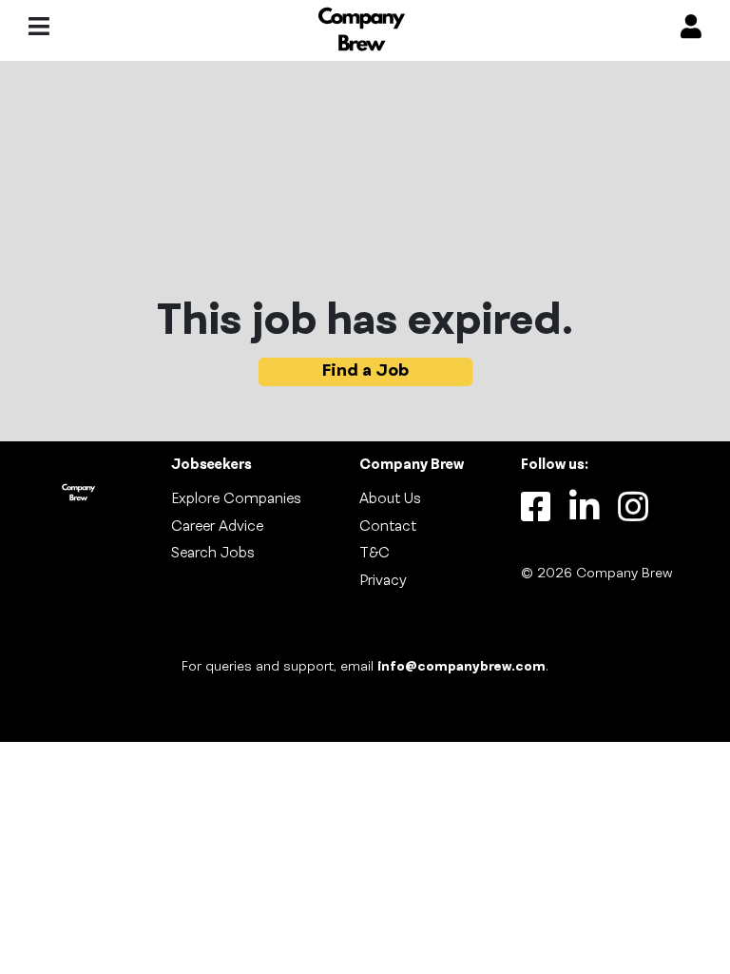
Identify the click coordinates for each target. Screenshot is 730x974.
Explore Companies (236, 499)
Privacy (383, 581)
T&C (374, 553)
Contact (387, 527)
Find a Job (365, 371)
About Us (390, 499)
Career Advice (217, 527)
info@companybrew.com (461, 667)
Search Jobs (213, 553)
